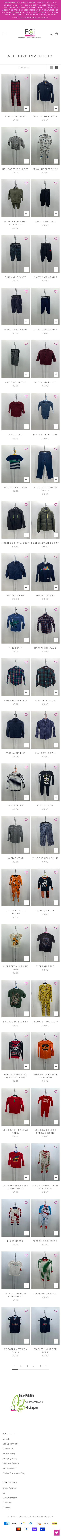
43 (39, 1366)
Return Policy (9, 1453)
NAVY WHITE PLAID (45, 648)
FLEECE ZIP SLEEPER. (45, 1241)
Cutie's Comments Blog (14, 1473)
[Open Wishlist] (57, 1533)
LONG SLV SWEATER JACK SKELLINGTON (15, 1075)
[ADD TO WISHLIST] (26, 78)
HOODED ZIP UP (15, 595)
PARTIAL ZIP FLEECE (45, 116)
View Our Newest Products (34, 17)
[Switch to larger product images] (51, 68)
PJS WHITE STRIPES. (45, 1294)
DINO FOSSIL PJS (45, 911)
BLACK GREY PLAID (16, 116)
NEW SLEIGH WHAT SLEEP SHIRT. (16, 1295)
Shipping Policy (10, 1458)
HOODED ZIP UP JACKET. (15, 543)
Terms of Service (11, 1463)
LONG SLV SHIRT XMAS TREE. (15, 1131)
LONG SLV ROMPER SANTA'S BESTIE (45, 1131)
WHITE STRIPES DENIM (45, 858)
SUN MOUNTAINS (45, 595)
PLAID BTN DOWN (45, 700)
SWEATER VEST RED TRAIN (15, 1350)
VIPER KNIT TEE (45, 966)
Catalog (6, 1507)
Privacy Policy (9, 1468)
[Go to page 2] (46, 1366)
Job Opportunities (11, 1443)
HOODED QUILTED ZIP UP (45, 543)
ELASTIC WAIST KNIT (45, 277)
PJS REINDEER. (15, 1241)
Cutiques (7, 1502)
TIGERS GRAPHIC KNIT (15, 1022)
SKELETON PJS (45, 806)
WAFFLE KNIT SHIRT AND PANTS (15, 223)
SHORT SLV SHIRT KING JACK (16, 967)
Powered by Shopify (41, 1517)
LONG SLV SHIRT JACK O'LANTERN (45, 1075)
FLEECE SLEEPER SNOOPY (15, 912)
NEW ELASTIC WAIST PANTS (45, 488)
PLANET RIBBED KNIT (45, 435)
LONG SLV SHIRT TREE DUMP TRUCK (15, 1187)
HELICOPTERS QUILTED (15, 169)
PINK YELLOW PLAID (15, 700)
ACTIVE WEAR (16, 858)
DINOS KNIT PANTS (15, 277)
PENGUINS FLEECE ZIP (45, 169)
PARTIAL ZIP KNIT (16, 753)
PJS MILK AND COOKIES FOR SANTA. (45, 1187)
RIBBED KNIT (15, 435)
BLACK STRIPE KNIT (15, 382)
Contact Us (8, 1448)
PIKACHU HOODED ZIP (45, 1022)
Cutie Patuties (9, 1488)
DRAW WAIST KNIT (45, 221)
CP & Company (10, 1497)
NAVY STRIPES (16, 806)
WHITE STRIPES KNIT (16, 487)
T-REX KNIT (15, 648)
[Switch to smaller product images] (56, 68)
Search (6, 1439)
